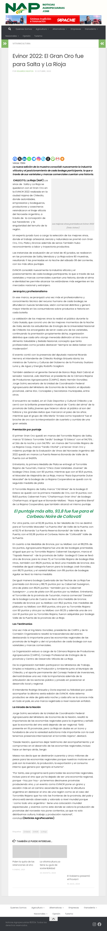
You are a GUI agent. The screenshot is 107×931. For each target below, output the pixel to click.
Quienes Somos (24, 28)
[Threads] (48, 159)
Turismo (38, 35)
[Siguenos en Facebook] (99, 924)
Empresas (76, 28)
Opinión (27, 35)
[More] (62, 159)
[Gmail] (57, 159)
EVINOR (35, 832)
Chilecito (27, 832)
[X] (20, 159)
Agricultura (41, 28)
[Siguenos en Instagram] (94, 924)
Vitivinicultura (22, 43)
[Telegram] (34, 159)
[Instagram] (39, 159)
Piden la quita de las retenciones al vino (23, 863)
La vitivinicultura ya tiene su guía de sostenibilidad (50, 865)
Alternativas (59, 28)
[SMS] (53, 159)
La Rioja (44, 832)
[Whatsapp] (29, 159)
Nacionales (11, 35)
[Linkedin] (24, 159)
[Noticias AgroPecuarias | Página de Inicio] (35, 8)
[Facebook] (15, 159)
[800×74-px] (53, 19)
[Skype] (43, 159)
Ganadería (90, 28)
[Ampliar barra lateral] (4, 43)
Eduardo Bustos (25, 71)
